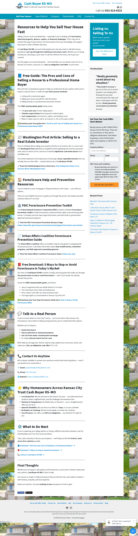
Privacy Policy (98, 503)
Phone (92, 155)
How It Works (41, 16)
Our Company (117, 3)
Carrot (82, 518)
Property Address (97, 147)
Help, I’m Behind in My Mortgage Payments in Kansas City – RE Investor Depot (102, 223)
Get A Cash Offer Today (101, 3)
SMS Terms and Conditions (100, 164)
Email (107, 155)
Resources (88, 503)
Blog (106, 503)
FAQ (79, 16)
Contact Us (89, 16)
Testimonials (68, 16)
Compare (55, 16)
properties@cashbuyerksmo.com (38, 367)
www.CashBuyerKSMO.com (38, 377)
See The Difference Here (104, 53)
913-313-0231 (31, 372)
